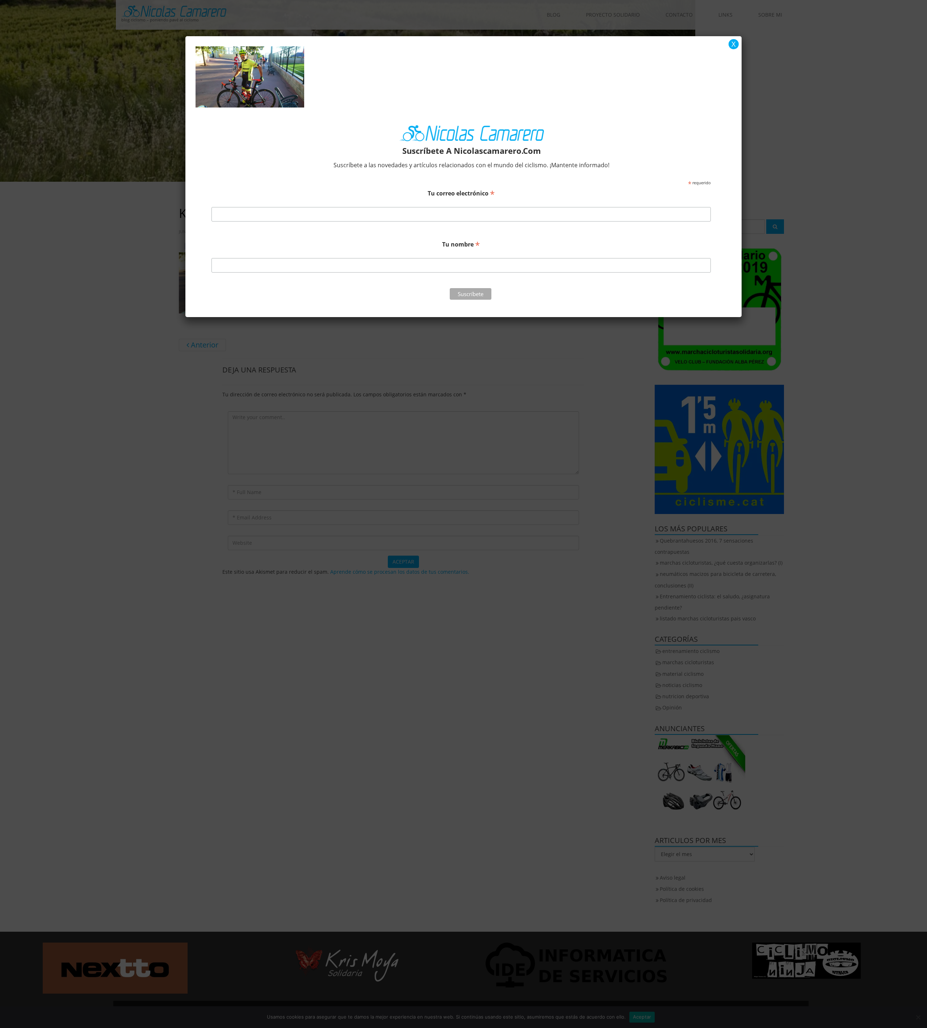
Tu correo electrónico (461, 193)
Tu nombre (461, 244)
